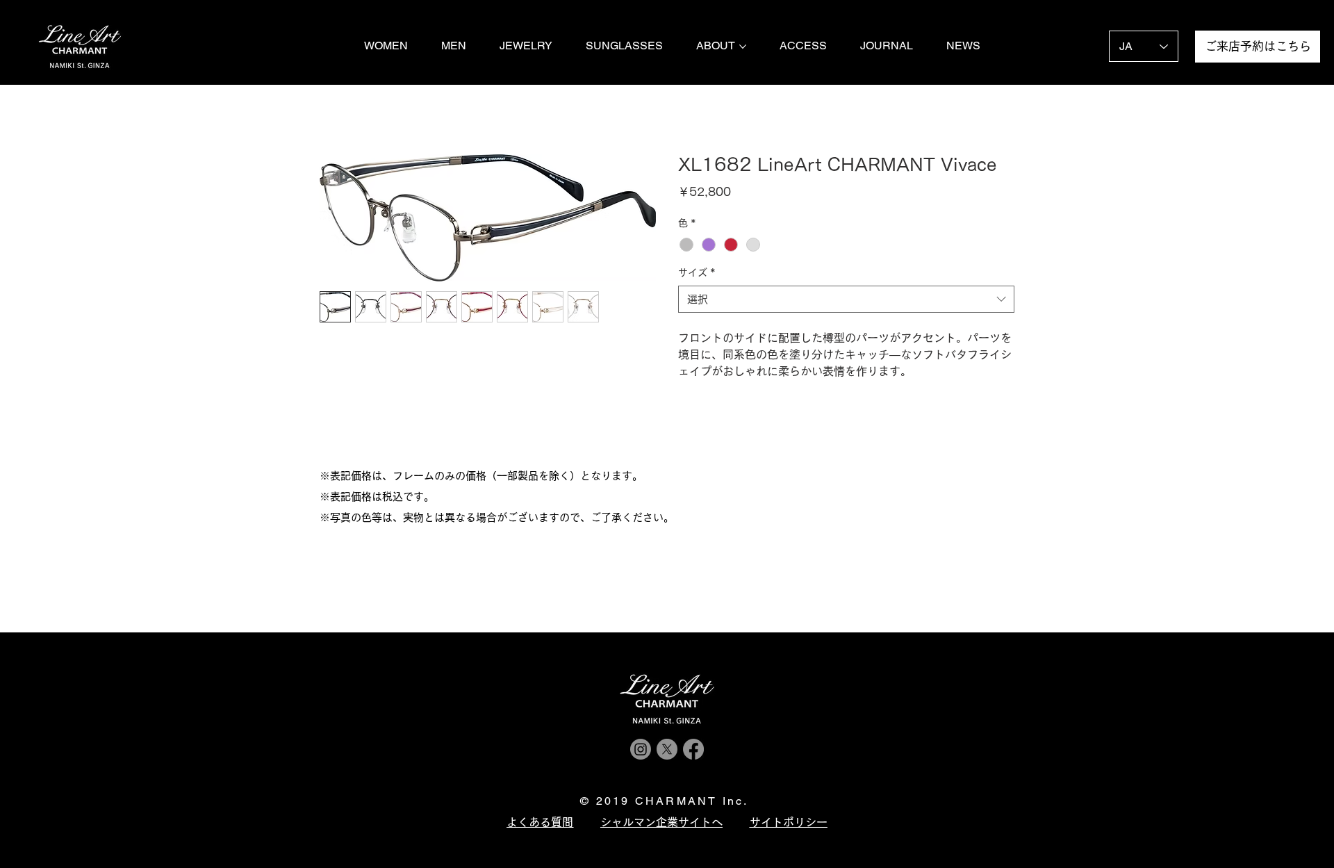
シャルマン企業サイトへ (661, 822)
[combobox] (846, 299)
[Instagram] (640, 749)
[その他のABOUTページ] (742, 46)
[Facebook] (693, 749)
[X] (667, 749)
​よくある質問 (540, 822)
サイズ (697, 272)
